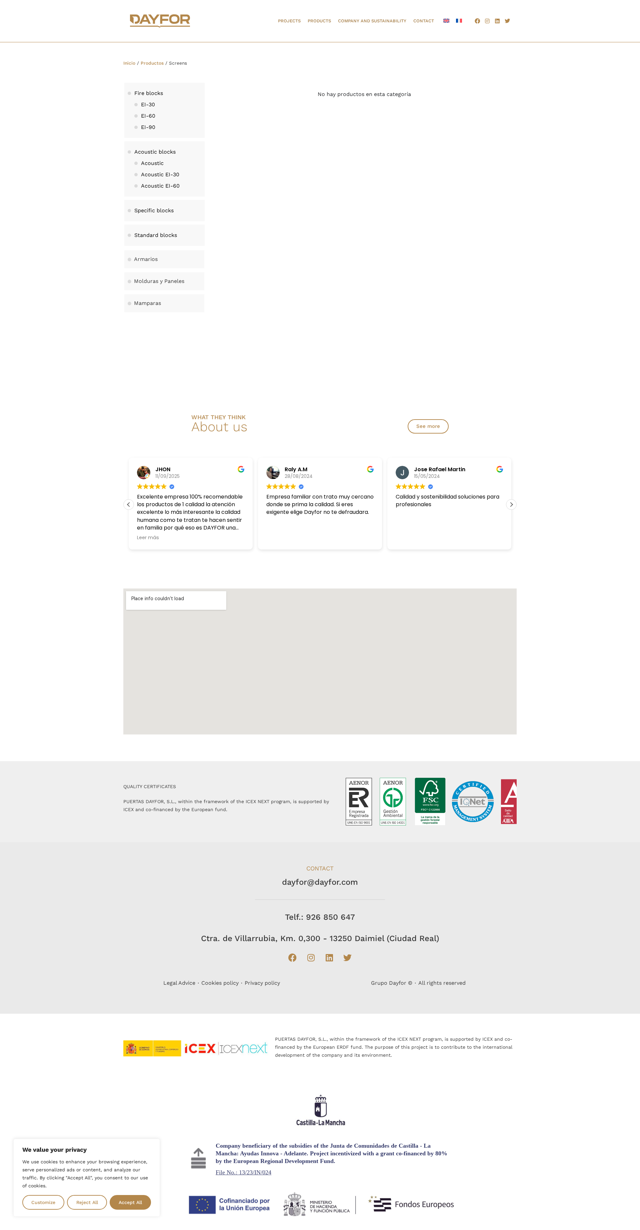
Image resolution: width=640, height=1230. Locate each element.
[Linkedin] (497, 21)
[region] (86, 1178)
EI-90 (148, 127)
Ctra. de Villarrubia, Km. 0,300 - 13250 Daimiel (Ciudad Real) (320, 938)
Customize (43, 1202)
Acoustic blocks (155, 152)
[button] (511, 505)
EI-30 (148, 104)
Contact (423, 20)
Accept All (130, 1202)
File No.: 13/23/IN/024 (243, 1172)
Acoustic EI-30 (160, 174)
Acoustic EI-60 (160, 186)
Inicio (129, 63)
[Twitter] (507, 21)
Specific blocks (154, 210)
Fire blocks (148, 93)
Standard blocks (155, 235)
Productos (152, 63)
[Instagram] (487, 21)
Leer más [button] (148, 537)
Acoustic (152, 163)
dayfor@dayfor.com (320, 882)
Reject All (87, 1202)
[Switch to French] (459, 20)
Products (319, 20)
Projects (289, 20)
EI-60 (148, 116)
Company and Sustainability (372, 20)
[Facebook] (477, 21)
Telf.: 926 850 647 (320, 917)
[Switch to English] (446, 20)
